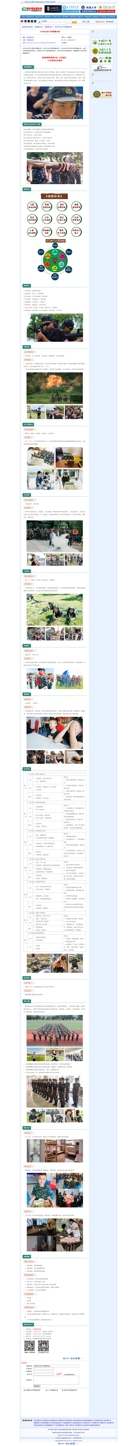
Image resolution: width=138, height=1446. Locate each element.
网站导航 (68, 1429)
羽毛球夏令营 (38, 1420)
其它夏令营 (86, 1423)
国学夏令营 (107, 1420)
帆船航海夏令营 (95, 1425)
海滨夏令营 (86, 1425)
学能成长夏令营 (39, 1425)
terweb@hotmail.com (65, 1438)
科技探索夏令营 (46, 1423)
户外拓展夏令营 (59, 1425)
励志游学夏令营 (78, 1420)
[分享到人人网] (78, 1358)
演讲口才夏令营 (70, 1425)
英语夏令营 (68, 1420)
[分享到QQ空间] (71, 1358)
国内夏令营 (38, 27)
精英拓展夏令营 (88, 1420)
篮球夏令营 (46, 1420)
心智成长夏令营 (98, 1420)
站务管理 (74, 1429)
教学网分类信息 (27, 27)
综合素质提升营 (77, 1423)
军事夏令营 (48, 27)
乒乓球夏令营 (94, 1423)
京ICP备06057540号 (79, 1432)
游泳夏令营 (110, 1423)
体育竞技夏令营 (56, 1423)
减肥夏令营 (37, 1423)
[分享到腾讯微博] (76, 1358)
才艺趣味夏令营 (67, 1423)
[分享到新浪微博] (74, 1358)
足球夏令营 (102, 1423)
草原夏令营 (78, 1425)
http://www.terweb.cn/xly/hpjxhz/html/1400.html (41, 43)
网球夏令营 (53, 1420)
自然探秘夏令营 (49, 1425)
